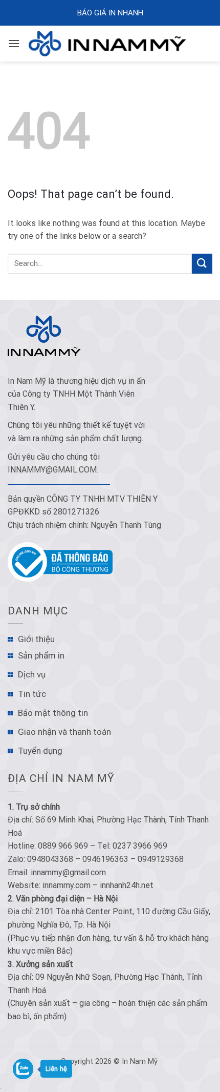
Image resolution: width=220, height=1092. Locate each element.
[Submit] (202, 264)
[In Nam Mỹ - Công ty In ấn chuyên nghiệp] (110, 43)
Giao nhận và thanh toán (64, 732)
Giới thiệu (36, 639)
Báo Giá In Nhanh (110, 12)
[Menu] (14, 43)
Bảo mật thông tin (53, 713)
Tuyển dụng (40, 751)
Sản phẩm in (41, 655)
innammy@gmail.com (52, 470)
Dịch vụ (32, 674)
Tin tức (32, 694)
